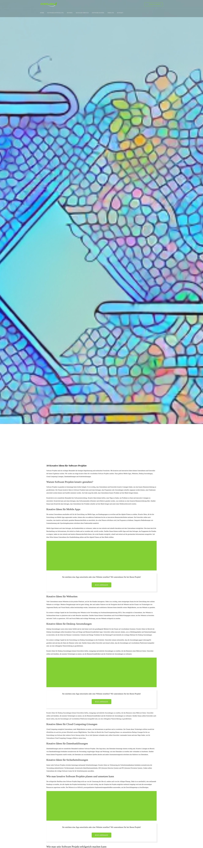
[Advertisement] (101, 440)
